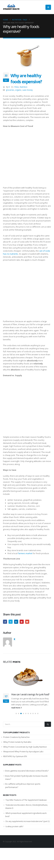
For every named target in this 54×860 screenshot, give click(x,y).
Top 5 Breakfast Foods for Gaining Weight (28, 696)
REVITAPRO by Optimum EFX (15, 759)
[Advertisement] (27, 157)
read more (16, 711)
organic (18, 90)
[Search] (48, 727)
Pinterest (22, 622)
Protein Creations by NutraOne (16, 740)
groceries (10, 90)
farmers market (25, 553)
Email (27, 622)
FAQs (16, 87)
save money (27, 90)
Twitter (11, 622)
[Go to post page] (27, 678)
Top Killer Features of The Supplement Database (26, 803)
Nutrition (23, 87)
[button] (48, 7)
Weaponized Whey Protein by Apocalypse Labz (23, 754)
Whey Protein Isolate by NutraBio (17, 745)
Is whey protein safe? (14, 829)
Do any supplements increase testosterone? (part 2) (28, 824)
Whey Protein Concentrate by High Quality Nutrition (25, 750)
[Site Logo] (11, 7)
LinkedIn (16, 622)
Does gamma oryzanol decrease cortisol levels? (27, 773)
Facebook (5, 622)
